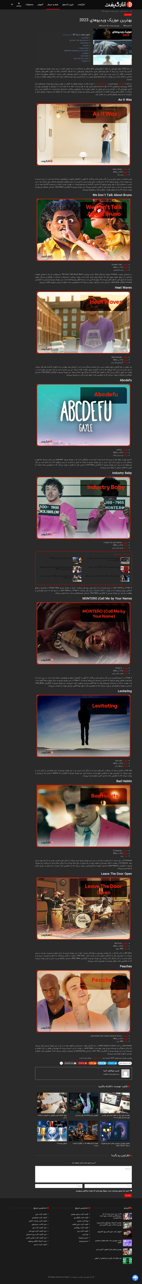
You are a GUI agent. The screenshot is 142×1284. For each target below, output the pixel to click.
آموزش (40, 4)
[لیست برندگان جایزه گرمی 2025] (77, 560)
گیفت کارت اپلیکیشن (39, 1218)
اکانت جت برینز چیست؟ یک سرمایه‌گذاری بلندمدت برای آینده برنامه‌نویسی (111, 1216)
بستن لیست (67, 35)
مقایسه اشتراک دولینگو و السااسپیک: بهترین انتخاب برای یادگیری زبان (109, 1224)
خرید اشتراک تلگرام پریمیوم (37, 1241)
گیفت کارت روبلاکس (81, 1228)
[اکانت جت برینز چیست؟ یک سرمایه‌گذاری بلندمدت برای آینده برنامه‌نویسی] (127, 1216)
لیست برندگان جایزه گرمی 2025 (60, 558)
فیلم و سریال (52, 4)
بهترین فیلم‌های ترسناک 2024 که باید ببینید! (104, 567)
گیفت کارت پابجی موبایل (79, 1214)
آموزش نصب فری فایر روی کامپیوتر (110, 1232)
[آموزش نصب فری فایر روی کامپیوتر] (127, 1234)
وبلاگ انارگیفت (97, 1058)
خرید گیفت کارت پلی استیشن (36, 1234)
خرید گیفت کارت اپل (40, 1228)
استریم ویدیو (83, 1241)
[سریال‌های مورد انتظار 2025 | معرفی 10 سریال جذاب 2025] (77, 578)
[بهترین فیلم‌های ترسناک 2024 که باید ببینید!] (125, 569)
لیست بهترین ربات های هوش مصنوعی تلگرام (108, 1242)
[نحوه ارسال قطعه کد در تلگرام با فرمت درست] (83, 1131)
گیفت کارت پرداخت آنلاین (38, 1221)
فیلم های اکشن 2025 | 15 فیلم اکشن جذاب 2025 (102, 576)
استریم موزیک (83, 1238)
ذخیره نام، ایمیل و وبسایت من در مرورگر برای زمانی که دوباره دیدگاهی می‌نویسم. (102, 1191)
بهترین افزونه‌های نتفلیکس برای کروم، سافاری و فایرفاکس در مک (103, 559)
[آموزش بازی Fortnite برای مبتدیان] (83, 1103)
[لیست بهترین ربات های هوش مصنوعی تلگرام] (127, 1243)
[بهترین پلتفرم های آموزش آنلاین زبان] (127, 1252)
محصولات (29, 4)
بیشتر (18, 6)
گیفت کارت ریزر (82, 1231)
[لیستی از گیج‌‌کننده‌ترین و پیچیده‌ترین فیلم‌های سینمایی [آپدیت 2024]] (77, 569)
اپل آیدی (85, 1234)
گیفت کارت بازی (41, 1214)
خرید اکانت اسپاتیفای (39, 1224)
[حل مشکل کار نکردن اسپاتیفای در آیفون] (127, 1260)
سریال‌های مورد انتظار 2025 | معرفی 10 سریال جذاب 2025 (55, 577)
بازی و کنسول (67, 4)
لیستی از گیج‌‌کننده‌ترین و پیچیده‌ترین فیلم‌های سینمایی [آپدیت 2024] (55, 568)
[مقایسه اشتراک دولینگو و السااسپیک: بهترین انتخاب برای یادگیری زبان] (127, 1225)
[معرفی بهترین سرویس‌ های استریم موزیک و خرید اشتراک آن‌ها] (115, 1131)
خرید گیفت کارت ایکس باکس (36, 1238)
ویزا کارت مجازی (82, 1221)
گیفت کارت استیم (40, 1245)
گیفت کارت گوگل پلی (81, 1218)
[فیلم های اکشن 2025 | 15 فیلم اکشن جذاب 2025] (125, 578)
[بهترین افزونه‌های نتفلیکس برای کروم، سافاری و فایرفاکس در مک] (125, 560)
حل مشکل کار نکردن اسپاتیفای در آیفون (108, 1258)
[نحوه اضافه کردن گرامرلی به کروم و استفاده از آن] (52, 1103)
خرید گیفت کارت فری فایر (38, 1231)
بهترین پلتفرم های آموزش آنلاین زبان (109, 1249)
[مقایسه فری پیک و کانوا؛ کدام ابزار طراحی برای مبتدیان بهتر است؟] (115, 1103)
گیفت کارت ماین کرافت (80, 1224)
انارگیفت (81, 4)
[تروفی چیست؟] (52, 1131)
